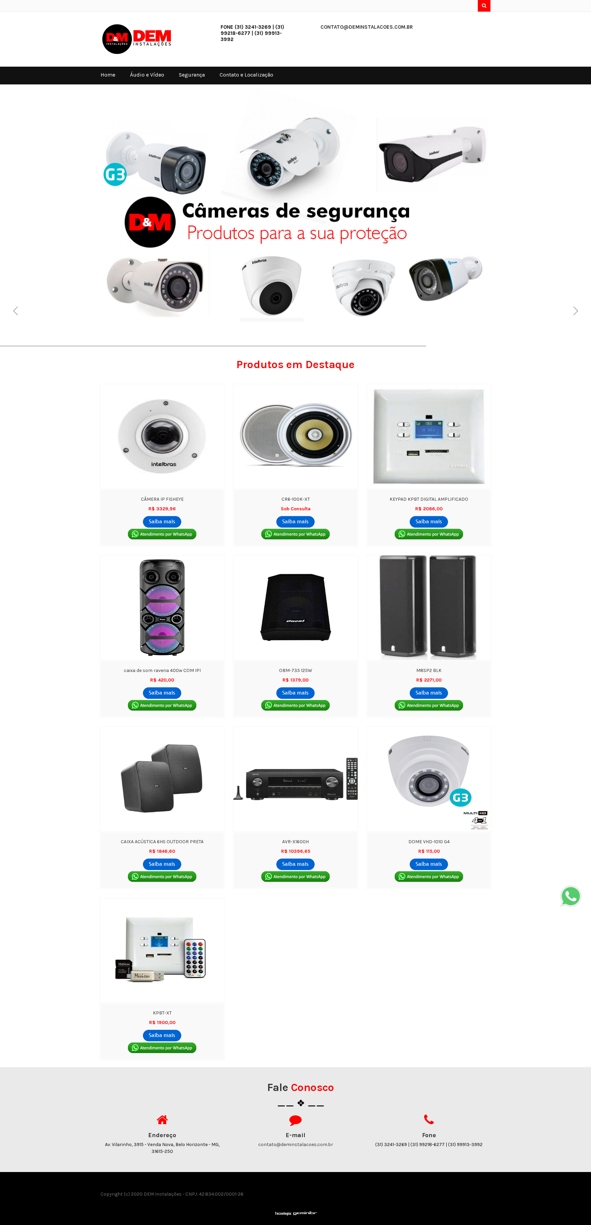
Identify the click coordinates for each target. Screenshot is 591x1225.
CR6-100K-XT (295, 499)
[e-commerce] (141, 39)
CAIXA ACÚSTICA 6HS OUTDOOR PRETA (162, 842)
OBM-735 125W (295, 670)
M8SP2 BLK (429, 670)
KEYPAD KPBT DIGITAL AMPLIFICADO (429, 499)
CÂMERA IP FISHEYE (162, 499)
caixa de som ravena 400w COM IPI (162, 670)
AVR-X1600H (295, 842)
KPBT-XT (162, 1013)
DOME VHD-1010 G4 (429, 842)
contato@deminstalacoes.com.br (366, 27)
